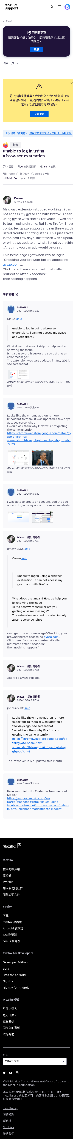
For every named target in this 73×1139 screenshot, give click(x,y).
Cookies (8, 1127)
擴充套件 (25, 173)
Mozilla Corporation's (25, 1081)
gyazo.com (11, 265)
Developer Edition (15, 962)
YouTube (10, 1072)
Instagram (17, 1072)
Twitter (8, 882)
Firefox (10, 21)
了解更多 (39, 114)
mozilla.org (10, 1108)
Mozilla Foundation (21, 1085)
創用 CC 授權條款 (58, 1095)
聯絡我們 (8, 1133)
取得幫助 (8, 1034)
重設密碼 (8, 1021)
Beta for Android (14, 975)
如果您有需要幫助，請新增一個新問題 (50, 133)
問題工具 (8, 63)
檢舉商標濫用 (11, 869)
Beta (6, 968)
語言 (5, 1055)
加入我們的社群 (13, 888)
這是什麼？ (10, 1015)
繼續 (36, 49)
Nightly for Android (16, 987)
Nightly (8, 981)
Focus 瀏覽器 (11, 941)
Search (52, 7)
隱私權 (7, 1121)
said (19, 319)
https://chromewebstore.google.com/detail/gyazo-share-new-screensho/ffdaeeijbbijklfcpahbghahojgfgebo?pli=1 (39, 438)
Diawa (18, 198)
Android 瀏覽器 (13, 928)
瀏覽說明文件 (11, 894)
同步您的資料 (11, 1028)
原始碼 (7, 875)
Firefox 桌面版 (12, 922)
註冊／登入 (10, 1009)
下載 (6, 915)
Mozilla (12, 846)
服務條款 (8, 1114)
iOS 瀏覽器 (10, 934)
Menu (59, 7)
